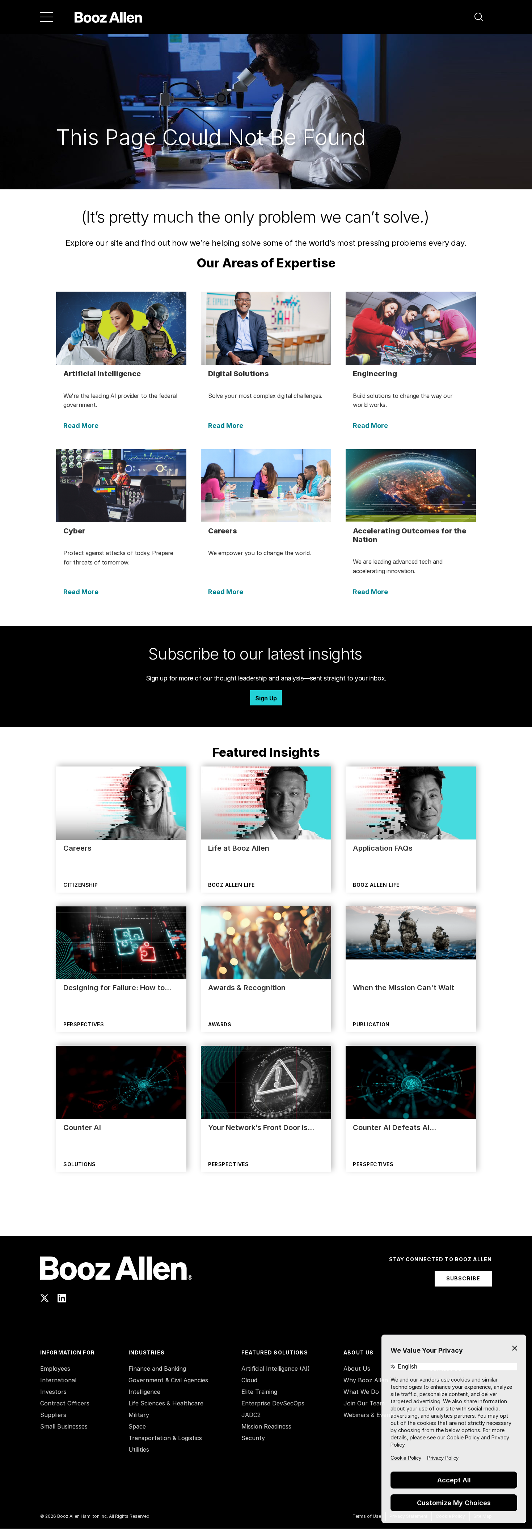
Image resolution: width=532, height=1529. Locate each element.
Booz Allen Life (231, 885)
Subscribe (463, 1278)
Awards (219, 1024)
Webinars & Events (369, 1414)
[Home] (108, 17)
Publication (371, 1024)
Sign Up (266, 698)
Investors (53, 1391)
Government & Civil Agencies (168, 1380)
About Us (356, 1368)
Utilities (138, 1449)
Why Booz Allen (365, 1380)
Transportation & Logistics (165, 1438)
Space (137, 1426)
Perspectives (83, 1024)
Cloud (249, 1380)
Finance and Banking (157, 1368)
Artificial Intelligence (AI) (275, 1368)
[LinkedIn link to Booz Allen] (62, 1298)
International (58, 1380)
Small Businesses (64, 1426)
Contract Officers (64, 1403)
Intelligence (144, 1391)
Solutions (79, 1164)
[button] (478, 17)
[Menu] (46, 16)
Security (253, 1438)
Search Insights (266, 1218)
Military (138, 1414)
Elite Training (259, 1391)
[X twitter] (44, 1298)
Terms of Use (366, 1516)
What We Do (361, 1391)
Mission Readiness (266, 1426)
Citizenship (80, 885)
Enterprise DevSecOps (272, 1403)
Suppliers (53, 1414)
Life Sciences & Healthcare (165, 1403)
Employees (55, 1368)
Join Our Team (364, 1403)
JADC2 (251, 1414)
